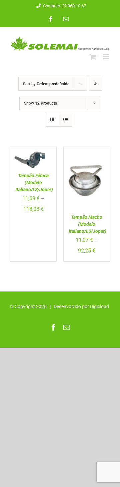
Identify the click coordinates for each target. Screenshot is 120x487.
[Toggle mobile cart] (93, 56)
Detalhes (24, 167)
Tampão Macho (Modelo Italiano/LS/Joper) (87, 224)
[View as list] (65, 119)
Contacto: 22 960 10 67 (64, 5)
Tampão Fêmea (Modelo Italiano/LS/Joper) (34, 182)
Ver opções (31, 154)
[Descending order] (95, 84)
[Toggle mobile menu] (106, 56)
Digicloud (99, 306)
